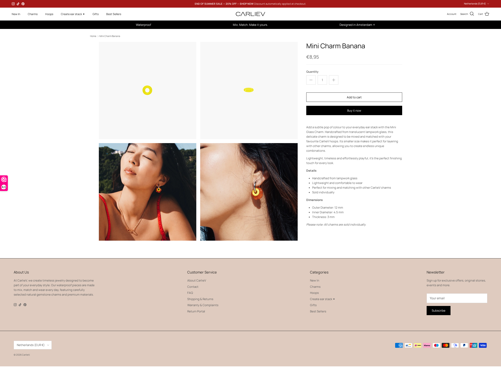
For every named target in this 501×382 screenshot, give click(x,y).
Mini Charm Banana (109, 36)
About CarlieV (196, 280)
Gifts (96, 14)
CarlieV (26, 354)
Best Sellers (113, 14)
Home (93, 36)
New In (16, 14)
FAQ (190, 293)
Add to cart (354, 97)
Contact (192, 287)
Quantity (312, 72)
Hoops (49, 14)
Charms (33, 14)
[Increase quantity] (333, 80)
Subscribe (438, 310)
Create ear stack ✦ (73, 14)
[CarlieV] (250, 14)
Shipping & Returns (200, 299)
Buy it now (354, 111)
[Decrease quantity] (311, 80)
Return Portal (196, 311)
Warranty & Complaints (202, 305)
